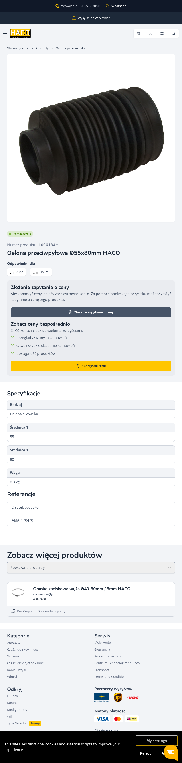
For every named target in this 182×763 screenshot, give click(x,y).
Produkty (42, 48)
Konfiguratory (17, 710)
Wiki (10, 716)
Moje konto (102, 642)
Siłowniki (13, 656)
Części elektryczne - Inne (25, 663)
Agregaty (13, 642)
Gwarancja (102, 649)
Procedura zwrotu (107, 656)
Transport (101, 670)
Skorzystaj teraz (94, 366)
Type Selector (17, 723)
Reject (145, 753)
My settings (156, 740)
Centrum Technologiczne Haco (117, 663)
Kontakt (12, 703)
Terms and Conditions (110, 676)
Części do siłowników (22, 649)
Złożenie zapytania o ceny (94, 312)
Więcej (12, 676)
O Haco (12, 696)
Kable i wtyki (16, 670)
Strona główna (17, 48)
